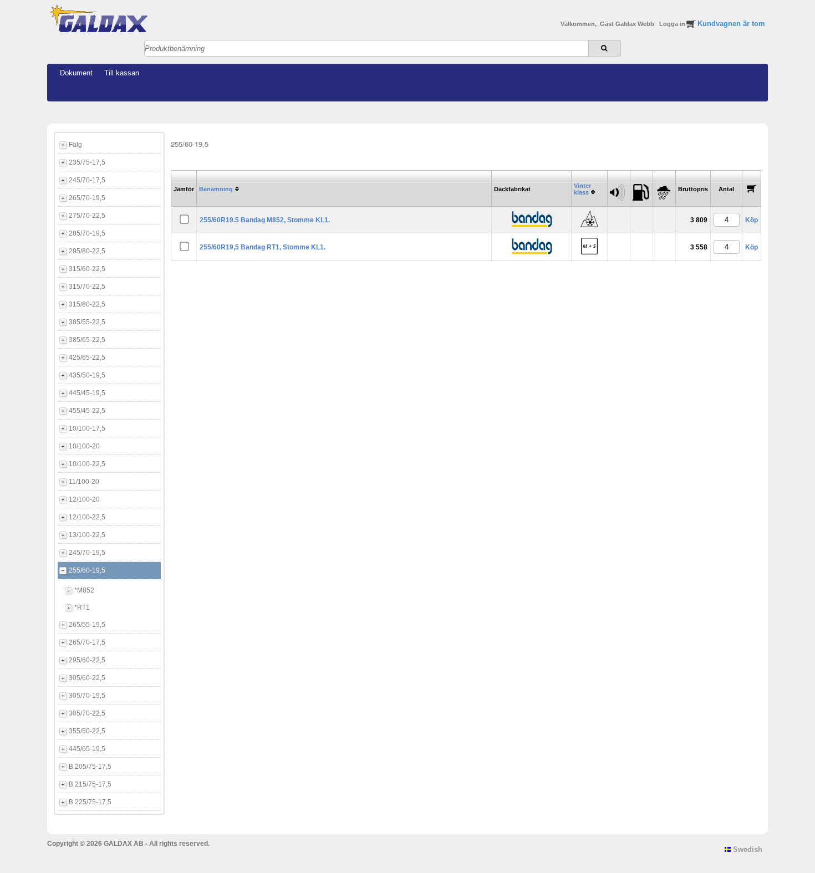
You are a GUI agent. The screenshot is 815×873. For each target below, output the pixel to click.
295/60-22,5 (87, 660)
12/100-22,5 (87, 517)
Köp (751, 220)
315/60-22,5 (87, 269)
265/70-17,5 (87, 642)
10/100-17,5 (87, 428)
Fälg (75, 145)
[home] (99, 31)
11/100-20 (84, 482)
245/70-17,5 (87, 180)
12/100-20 (84, 499)
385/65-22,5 (87, 340)
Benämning (216, 189)
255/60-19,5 (87, 570)
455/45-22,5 (87, 411)
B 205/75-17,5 (90, 766)
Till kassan (121, 73)
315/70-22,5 (87, 286)
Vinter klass (582, 189)
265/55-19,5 (87, 625)
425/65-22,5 (87, 357)
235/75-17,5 (87, 162)
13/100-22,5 (87, 535)
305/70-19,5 (87, 696)
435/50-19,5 (87, 375)
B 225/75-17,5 (90, 802)
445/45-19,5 (87, 393)
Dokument (76, 73)
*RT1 (82, 607)
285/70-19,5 (87, 233)
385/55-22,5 (87, 322)
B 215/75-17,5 (90, 784)
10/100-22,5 (87, 464)
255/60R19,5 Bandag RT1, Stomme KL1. (262, 247)
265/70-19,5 (87, 198)
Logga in (673, 24)
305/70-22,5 (87, 713)
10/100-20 (84, 446)
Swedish (746, 849)
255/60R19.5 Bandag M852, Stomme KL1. (265, 220)
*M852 (84, 590)
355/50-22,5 (87, 731)
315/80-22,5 (87, 304)
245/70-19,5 (87, 553)
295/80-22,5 (87, 251)
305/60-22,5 (87, 678)
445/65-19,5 (87, 749)
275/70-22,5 (87, 215)
